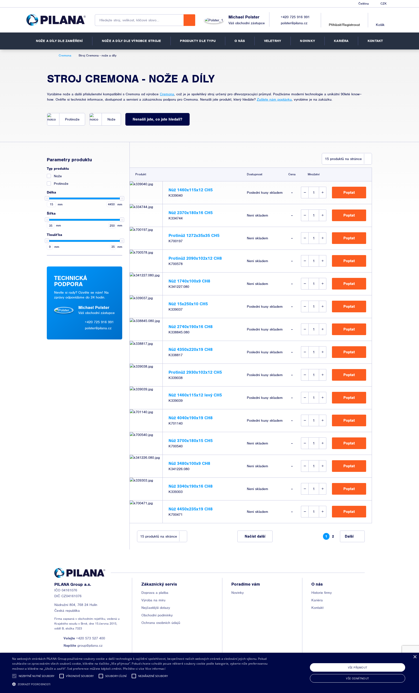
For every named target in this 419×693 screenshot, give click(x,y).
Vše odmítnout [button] (357, 678)
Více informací (155, 669)
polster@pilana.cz (294, 23)
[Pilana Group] (56, 20)
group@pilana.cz (83, 645)
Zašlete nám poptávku (274, 99)
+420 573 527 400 (84, 638)
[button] (14, 676)
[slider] (47, 198)
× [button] (415, 657)
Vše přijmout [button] (357, 667)
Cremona (167, 94)
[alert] (209, 673)
